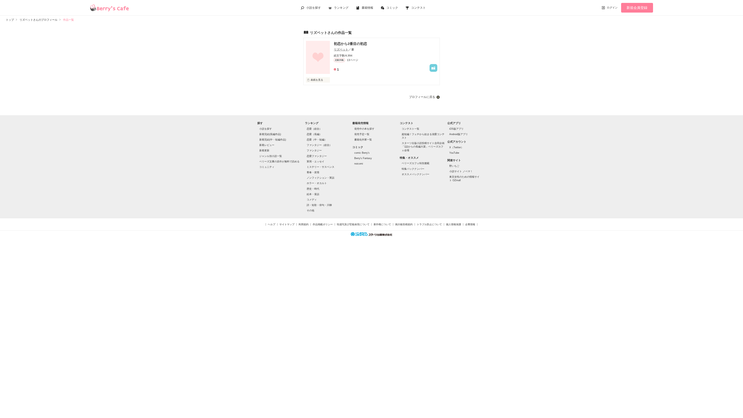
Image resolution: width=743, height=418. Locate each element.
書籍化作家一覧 (363, 139)
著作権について (382, 224)
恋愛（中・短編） (317, 139)
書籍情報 (367, 7)
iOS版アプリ (456, 128)
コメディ (312, 199)
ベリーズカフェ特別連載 (415, 163)
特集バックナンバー (413, 168)
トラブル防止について (429, 224)
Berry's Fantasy (363, 158)
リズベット (341, 49)
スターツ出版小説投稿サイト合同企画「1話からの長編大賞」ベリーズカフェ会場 (423, 147)
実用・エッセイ (315, 161)
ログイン (612, 7)
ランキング (341, 7)
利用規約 (304, 224)
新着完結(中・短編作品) (272, 139)
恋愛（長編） (314, 134)
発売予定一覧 (361, 134)
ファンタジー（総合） (319, 145)
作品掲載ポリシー (323, 224)
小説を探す (313, 7)
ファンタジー (314, 150)
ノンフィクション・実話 (320, 177)
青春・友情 (313, 172)
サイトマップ (286, 224)
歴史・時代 (313, 188)
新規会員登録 (637, 8)
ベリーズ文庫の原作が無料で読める (279, 161)
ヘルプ (271, 224)
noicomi (358, 163)
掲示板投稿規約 (404, 224)
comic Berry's (362, 152)
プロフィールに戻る (422, 97)
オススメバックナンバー (415, 174)
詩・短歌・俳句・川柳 (319, 205)
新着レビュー (266, 145)
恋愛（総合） (314, 128)
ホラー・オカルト (317, 183)
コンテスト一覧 (410, 128)
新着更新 (264, 150)
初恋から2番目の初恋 (350, 44)
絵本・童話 (313, 194)
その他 (310, 210)
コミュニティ (266, 166)
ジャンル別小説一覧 (270, 156)
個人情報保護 (453, 224)
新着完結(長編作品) (270, 134)
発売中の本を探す (364, 128)
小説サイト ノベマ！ (461, 171)
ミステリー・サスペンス (320, 166)
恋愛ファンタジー (317, 156)
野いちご (454, 165)
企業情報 (470, 224)
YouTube (454, 152)
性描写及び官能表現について (353, 224)
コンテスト (418, 7)
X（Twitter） (456, 147)
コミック (392, 7)
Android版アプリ (458, 134)
